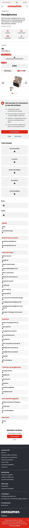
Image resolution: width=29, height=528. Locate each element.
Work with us (4, 505)
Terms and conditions (7, 460)
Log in (14, 439)
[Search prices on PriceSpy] (7, 70)
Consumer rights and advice (9, 455)
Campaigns (5, 494)
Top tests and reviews (7, 479)
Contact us (4, 467)
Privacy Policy (5, 462)
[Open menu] (2, 6)
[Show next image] (26, 83)
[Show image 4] (16, 93)
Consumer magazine (7, 475)
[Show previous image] (3, 83)
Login (16, 2)
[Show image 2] (13, 93)
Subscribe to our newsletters (9, 457)
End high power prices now (8, 496)
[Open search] (27, 6)
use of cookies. (15, 525)
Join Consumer (6, 2)
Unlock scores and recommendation (14, 58)
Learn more (17, 136)
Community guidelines (7, 464)
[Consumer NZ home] (15, 6)
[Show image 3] (15, 93)
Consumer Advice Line (7, 477)
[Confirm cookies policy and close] (27, 520)
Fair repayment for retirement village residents (14, 498)
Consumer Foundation (7, 488)
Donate (25, 2)
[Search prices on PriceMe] (21, 70)
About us (3, 452)
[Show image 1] (12, 93)
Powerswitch (4, 486)
